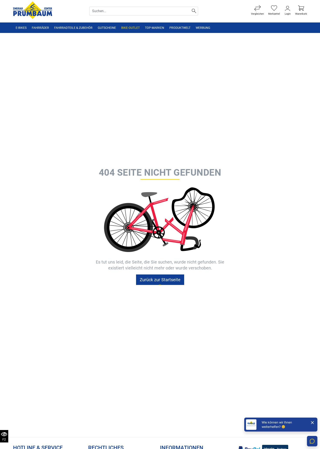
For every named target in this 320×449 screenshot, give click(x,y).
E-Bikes (21, 27)
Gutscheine (107, 27)
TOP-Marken (154, 27)
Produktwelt (179, 27)
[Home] (32, 10)
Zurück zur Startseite (160, 279)
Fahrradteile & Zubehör (73, 27)
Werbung (203, 27)
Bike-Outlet (130, 27)
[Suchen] (194, 11)
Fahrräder (40, 27)
